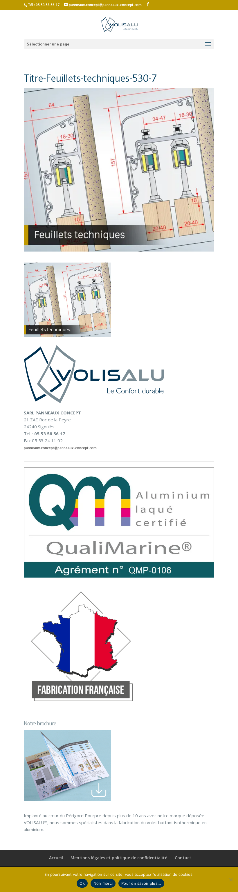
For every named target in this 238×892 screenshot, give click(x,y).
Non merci (103, 883)
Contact (183, 857)
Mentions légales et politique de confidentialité (119, 857)
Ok (82, 883)
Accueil (56, 857)
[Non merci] (231, 879)
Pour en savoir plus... (141, 883)
